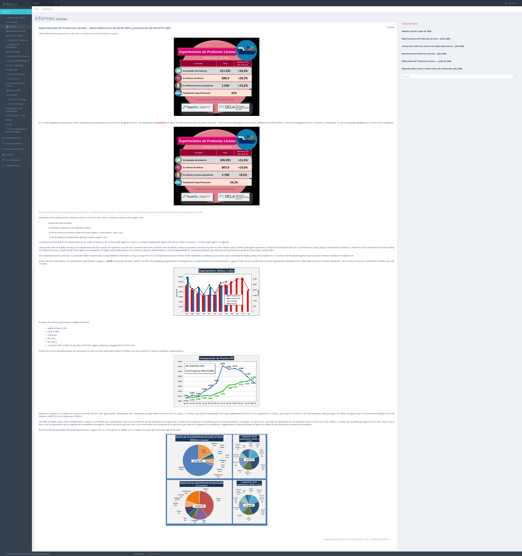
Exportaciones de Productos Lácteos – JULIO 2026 (426, 38)
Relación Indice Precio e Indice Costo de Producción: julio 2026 (432, 68)
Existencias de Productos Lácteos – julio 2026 (424, 53)
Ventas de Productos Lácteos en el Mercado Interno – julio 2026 (433, 46)
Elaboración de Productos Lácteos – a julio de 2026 (426, 61)
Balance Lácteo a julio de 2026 (416, 31)
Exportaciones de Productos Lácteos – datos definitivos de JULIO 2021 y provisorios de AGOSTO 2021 (105, 28)
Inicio (37, 9)
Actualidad (47, 9)
